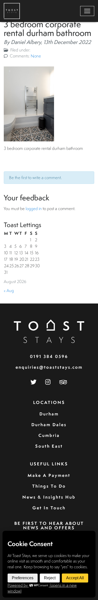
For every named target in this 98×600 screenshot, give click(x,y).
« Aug (9, 290)
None (36, 56)
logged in (34, 208)
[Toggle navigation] (87, 11)
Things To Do (49, 486)
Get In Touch (49, 508)
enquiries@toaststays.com (49, 367)
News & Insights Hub (49, 497)
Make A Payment (49, 475)
